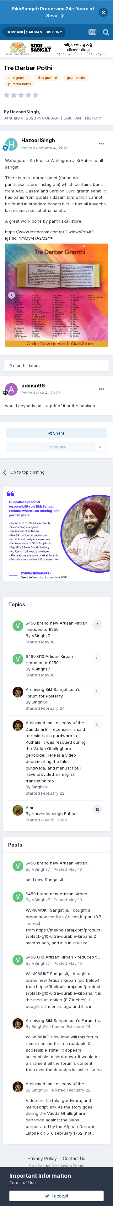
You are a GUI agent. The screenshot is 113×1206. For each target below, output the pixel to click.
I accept (58, 1195)
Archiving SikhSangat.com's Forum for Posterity (63, 1021)
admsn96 (33, 385)
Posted (44, 147)
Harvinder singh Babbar (55, 813)
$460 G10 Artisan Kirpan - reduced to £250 (62, 957)
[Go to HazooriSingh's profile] (11, 144)
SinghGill (40, 701)
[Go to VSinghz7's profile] (18, 625)
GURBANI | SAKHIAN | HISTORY (72, 117)
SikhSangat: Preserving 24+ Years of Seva (53, 12)
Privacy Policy (42, 1158)
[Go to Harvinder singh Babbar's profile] (18, 810)
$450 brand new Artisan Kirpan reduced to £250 (56, 863)
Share (58, 433)
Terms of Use (22, 1182)
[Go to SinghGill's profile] (18, 692)
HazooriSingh (24, 111)
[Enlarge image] (56, 294)
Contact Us (74, 1158)
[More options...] (101, 144)
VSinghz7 (41, 635)
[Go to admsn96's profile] (11, 389)
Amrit (31, 807)
